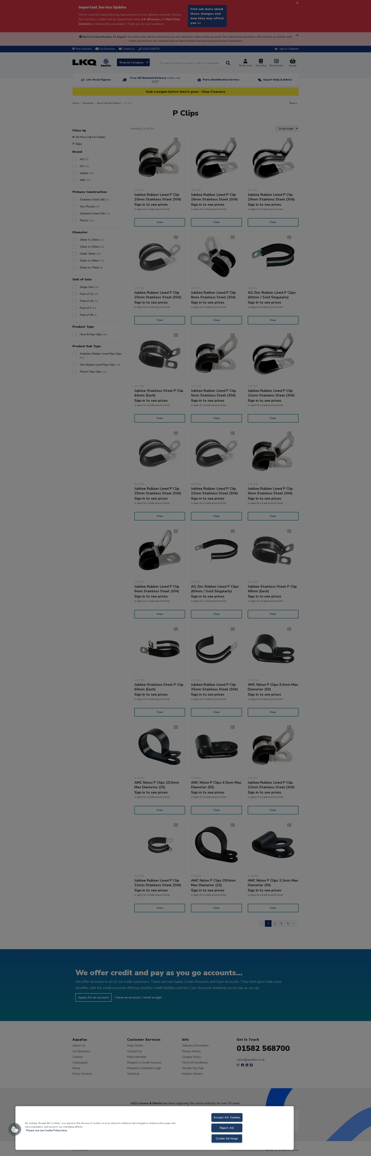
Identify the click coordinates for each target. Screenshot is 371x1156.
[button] (15, 1129)
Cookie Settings (227, 1138)
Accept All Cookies (227, 1117)
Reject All (227, 1128)
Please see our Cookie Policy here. (46, 1130)
